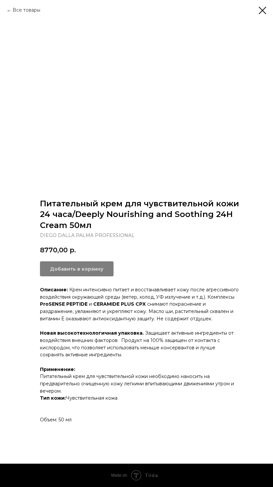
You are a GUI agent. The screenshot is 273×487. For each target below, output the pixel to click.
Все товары (26, 10)
